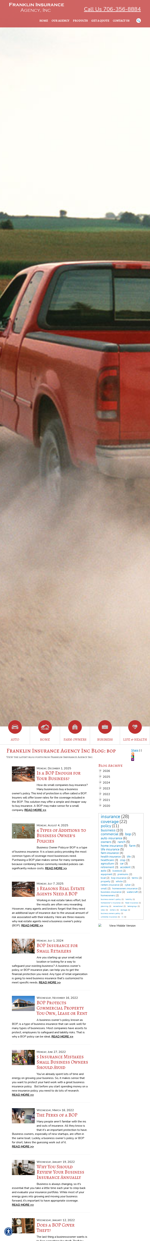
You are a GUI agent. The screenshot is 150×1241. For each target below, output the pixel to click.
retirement (107, 867)
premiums (123, 874)
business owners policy (110, 913)
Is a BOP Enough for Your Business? (59, 776)
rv (122, 917)
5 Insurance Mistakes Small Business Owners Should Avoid (62, 1062)
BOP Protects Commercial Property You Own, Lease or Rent (62, 1008)
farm (132, 846)
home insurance (112, 846)
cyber (128, 885)
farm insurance (110, 853)
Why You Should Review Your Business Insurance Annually (60, 1172)
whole (119, 881)
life (129, 856)
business (108, 830)
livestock (117, 871)
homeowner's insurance (111, 903)
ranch (121, 842)
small (104, 888)
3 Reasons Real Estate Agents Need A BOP (61, 891)
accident (125, 867)
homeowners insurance (124, 888)
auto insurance (111, 838)
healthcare (107, 860)
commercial (110, 834)
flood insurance (131, 903)
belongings (132, 906)
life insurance (110, 849)
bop (128, 834)
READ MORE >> (35, 810)
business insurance (111, 892)
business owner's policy (111, 899)
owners (106, 842)
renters (113, 910)
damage (124, 910)
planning (104, 906)
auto (103, 871)
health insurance (111, 856)
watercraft (132, 892)
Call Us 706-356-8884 (112, 9)
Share (134, 750)
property (105, 881)
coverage (110, 821)
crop (122, 860)
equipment (106, 874)
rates (103, 910)
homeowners (108, 895)
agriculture (107, 863)
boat (103, 878)
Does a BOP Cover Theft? (56, 1228)
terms (135, 878)
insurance (110, 817)
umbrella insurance (109, 917)
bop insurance (118, 878)
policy (106, 825)
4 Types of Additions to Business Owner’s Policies (61, 835)
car (122, 863)
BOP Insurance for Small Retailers (57, 948)
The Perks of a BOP (57, 1115)
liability (128, 899)
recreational (118, 906)
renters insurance (110, 885)
